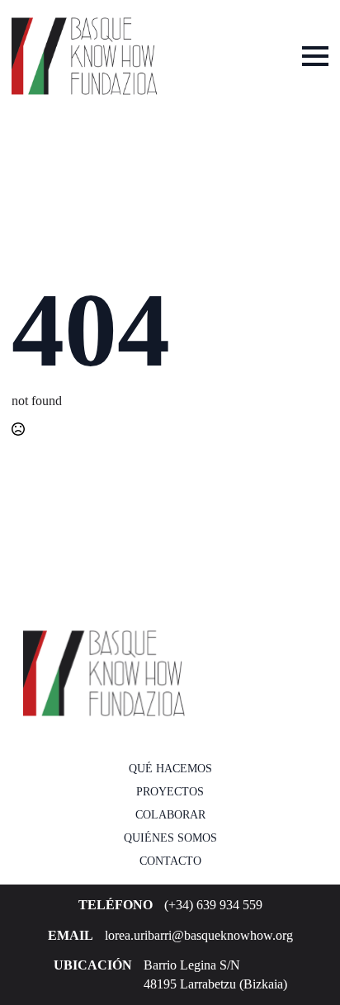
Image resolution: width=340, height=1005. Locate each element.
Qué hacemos (170, 768)
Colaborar (170, 815)
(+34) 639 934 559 (213, 905)
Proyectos (170, 792)
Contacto (170, 861)
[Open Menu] (315, 56)
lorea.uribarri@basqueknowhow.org (199, 935)
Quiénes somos (170, 838)
